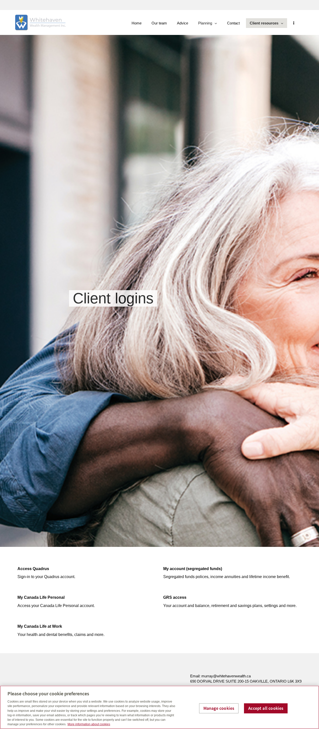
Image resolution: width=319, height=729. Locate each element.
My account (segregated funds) (192, 569)
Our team (159, 23)
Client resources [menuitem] (263, 24)
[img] (159, 273)
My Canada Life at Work (39, 626)
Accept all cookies (265, 708)
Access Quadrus (33, 569)
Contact (233, 23)
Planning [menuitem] (205, 24)
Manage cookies (219, 708)
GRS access (174, 597)
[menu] (294, 23)
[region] (159, 707)
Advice (182, 23)
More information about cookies (89, 724)
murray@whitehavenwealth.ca (226, 676)
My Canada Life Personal (41, 597)
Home (137, 23)
